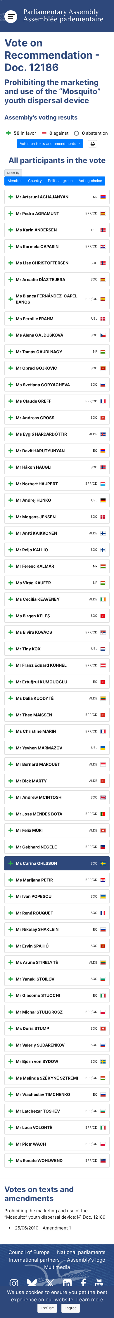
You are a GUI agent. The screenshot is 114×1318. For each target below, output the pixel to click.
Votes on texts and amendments (48, 143)
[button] (92, 144)
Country (35, 181)
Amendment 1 (57, 1228)
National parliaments (81, 1252)
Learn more (89, 1300)
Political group (60, 181)
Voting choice (90, 181)
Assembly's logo (86, 1260)
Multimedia (57, 1267)
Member (15, 181)
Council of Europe (29, 1252)
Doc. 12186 (94, 1217)
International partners (34, 1260)
